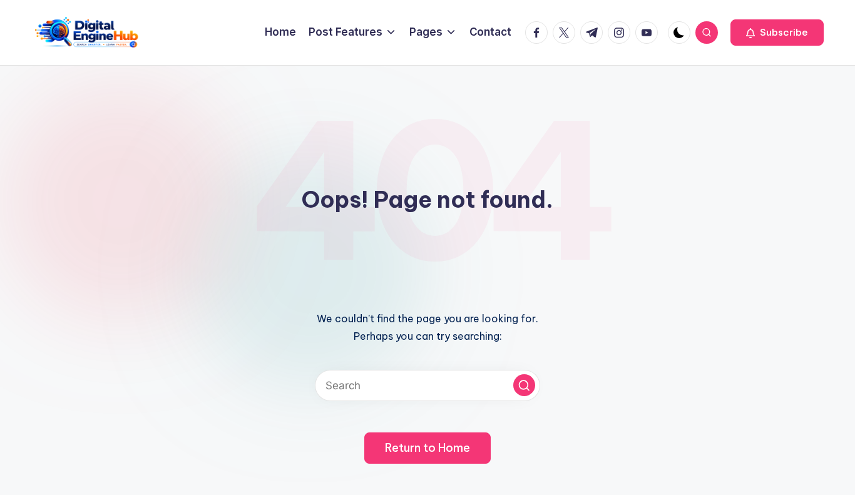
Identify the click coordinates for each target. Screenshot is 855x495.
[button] (777, 32)
